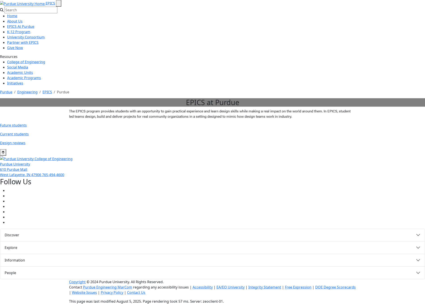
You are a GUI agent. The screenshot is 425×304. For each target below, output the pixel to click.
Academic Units (20, 72)
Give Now (15, 47)
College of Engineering (26, 62)
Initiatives (15, 83)
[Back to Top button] (3, 152)
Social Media (17, 67)
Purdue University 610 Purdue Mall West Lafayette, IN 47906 (21, 169)
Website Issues (84, 292)
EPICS (50, 3)
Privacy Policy (112, 292)
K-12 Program (18, 31)
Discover (12, 235)
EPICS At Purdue (20, 26)
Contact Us (136, 292)
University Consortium (26, 37)
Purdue (6, 92)
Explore (11, 247)
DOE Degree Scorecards (335, 287)
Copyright (77, 281)
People (10, 272)
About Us (15, 21)
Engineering (27, 92)
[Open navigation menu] (58, 3)
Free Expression (298, 287)
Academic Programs (24, 77)
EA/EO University (230, 287)
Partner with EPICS (23, 42)
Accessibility (203, 287)
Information (15, 260)
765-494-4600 (53, 174)
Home (12, 15)
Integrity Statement (264, 287)
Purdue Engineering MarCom (107, 287)
